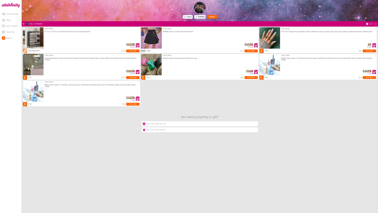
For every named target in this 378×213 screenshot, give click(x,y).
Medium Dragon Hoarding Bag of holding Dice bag (180, 58)
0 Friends (201, 17)
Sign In (9, 38)
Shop (8, 20)
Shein (148, 51)
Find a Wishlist (12, 14)
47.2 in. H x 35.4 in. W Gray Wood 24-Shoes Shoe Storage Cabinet (67, 32)
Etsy (266, 51)
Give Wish (132, 51)
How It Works (12, 26)
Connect (212, 17)
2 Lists (189, 17)
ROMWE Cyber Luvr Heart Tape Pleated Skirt (178, 32)
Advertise (10, 32)
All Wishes (39, 24)
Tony (31, 24)
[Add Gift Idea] (367, 23)
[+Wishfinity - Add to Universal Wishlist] (137, 45)
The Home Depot (34, 51)
